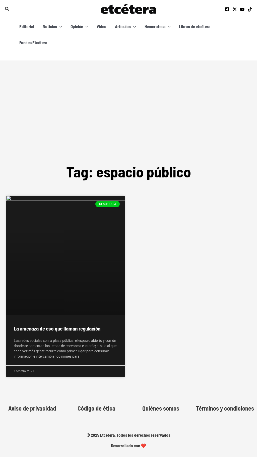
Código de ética (96, 408)
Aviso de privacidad (32, 408)
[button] (7, 9)
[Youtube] (242, 9)
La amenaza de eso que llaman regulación (57, 328)
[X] (234, 9)
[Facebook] (227, 9)
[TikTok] (249, 9)
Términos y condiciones (225, 408)
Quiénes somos (160, 408)
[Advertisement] (128, 123)
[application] (59, 26)
